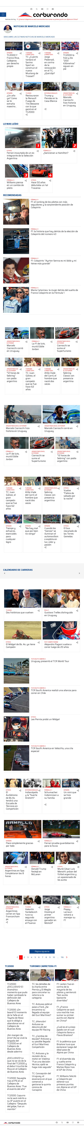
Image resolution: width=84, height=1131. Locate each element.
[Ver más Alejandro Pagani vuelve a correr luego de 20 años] (61, 630)
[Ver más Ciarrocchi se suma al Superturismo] (67, 333)
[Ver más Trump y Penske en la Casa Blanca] (51, 86)
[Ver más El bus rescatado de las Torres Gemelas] (71, 519)
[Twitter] (36, 9)
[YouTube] (42, 9)
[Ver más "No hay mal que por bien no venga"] (32, 519)
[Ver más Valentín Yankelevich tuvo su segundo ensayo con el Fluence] (32, 900)
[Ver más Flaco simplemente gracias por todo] (22, 829)
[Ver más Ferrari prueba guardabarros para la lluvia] (61, 829)
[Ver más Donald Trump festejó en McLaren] (42, 858)
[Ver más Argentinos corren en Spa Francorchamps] (13, 900)
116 (62, 957)
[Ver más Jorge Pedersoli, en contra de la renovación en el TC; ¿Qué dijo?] (51, 46)
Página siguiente (42, 951)
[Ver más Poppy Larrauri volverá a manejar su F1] (71, 900)
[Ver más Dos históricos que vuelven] (22, 598)
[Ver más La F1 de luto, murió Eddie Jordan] (42, 333)
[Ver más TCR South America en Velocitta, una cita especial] (16, 758)
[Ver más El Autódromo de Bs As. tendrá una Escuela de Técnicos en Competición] (13, 783)
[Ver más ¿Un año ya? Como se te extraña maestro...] (14, 86)
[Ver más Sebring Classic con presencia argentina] (70, 362)
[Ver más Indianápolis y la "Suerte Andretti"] (32, 783)
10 (54, 957)
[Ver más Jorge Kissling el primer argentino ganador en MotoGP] (52, 900)
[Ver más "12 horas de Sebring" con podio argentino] (14, 362)
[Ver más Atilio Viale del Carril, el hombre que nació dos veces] (51, 362)
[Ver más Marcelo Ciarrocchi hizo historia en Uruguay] (70, 86)
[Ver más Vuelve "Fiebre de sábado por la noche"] (71, 481)
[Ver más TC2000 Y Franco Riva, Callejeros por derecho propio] (14, 46)
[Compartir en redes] (21, 53)
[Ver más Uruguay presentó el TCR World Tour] (16, 670)
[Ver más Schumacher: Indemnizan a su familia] (52, 783)
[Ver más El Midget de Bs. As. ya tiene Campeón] (22, 630)
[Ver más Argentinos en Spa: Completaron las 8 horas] (15, 858)
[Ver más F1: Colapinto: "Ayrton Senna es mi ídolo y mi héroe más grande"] (16, 270)
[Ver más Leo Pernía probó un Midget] (16, 729)
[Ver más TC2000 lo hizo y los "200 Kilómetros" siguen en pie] (70, 46)
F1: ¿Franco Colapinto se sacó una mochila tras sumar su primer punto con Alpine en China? (47, 19)
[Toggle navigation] (3, 14)
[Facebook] (31, 9)
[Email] (52, 9)
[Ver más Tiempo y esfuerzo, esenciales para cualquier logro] (13, 519)
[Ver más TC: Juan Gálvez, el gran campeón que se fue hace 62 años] (32, 362)
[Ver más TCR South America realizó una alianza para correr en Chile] (16, 700)
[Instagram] (47, 9)
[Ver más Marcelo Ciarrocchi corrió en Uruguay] (17, 333)
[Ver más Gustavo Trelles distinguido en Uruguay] (61, 598)
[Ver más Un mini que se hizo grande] (71, 783)
